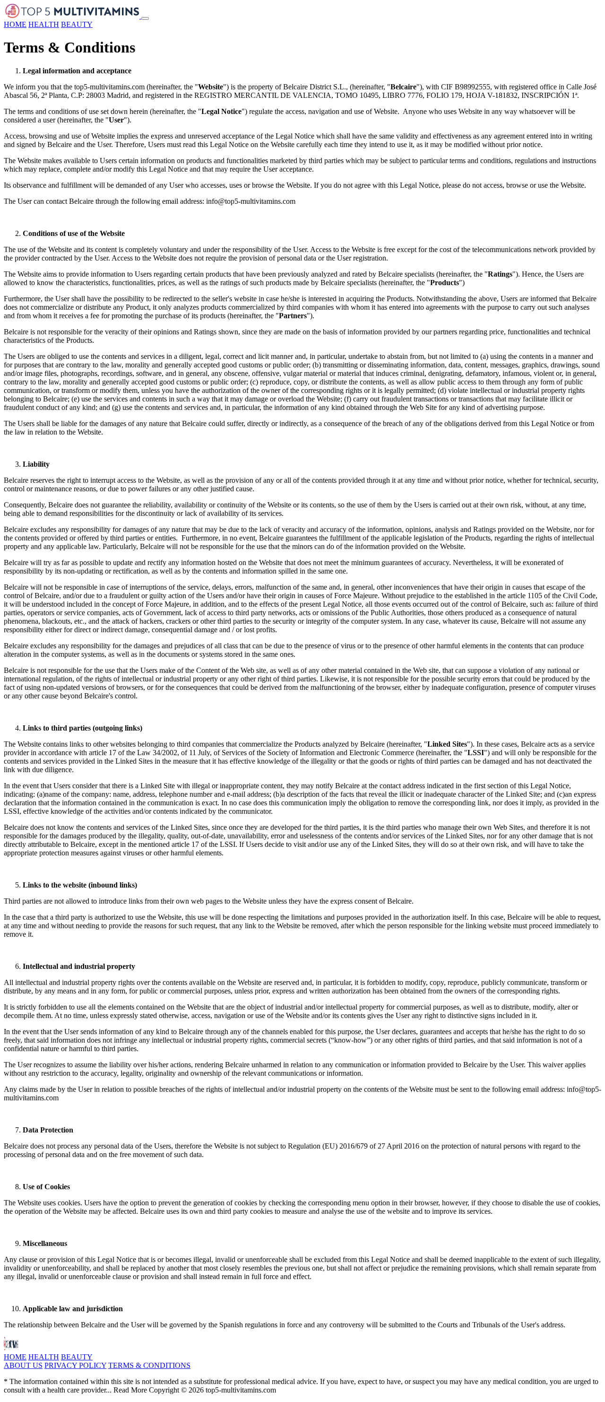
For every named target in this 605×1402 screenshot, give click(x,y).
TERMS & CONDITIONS (149, 1365)
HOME (15, 24)
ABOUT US (23, 1365)
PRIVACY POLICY (75, 1365)
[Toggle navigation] (145, 18)
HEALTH (43, 24)
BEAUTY (77, 24)
